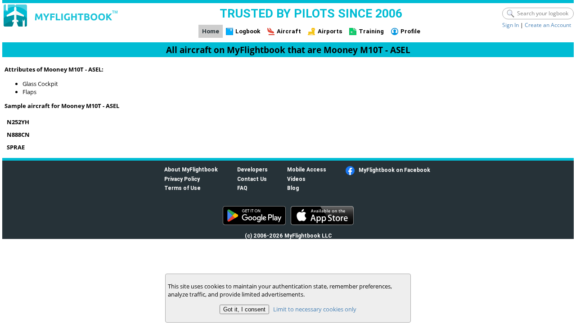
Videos (296, 179)
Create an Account (548, 25)
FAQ (242, 187)
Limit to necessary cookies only (314, 309)
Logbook (247, 31)
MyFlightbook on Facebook (394, 169)
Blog (293, 187)
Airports (330, 31)
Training (371, 31)
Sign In (510, 25)
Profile (410, 31)
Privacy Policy (182, 179)
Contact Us (252, 179)
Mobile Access (306, 169)
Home (210, 31)
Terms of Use (182, 187)
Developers (252, 169)
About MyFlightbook (191, 169)
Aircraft (289, 31)
